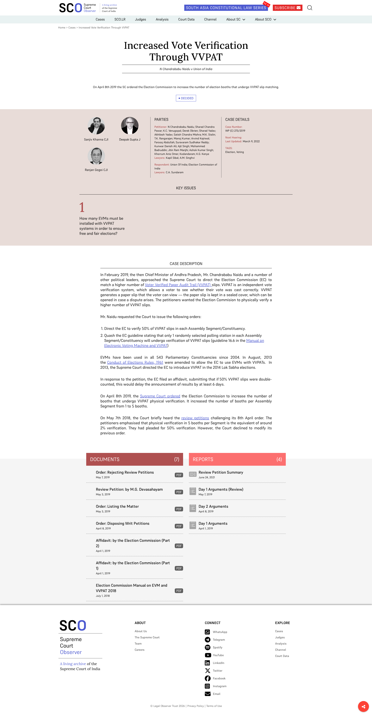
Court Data (186, 19)
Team (138, 643)
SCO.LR (120, 19)
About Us (141, 631)
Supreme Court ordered (160, 396)
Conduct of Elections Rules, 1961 (135, 362)
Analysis (162, 19)
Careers (140, 650)
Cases (100, 19)
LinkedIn (218, 663)
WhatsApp (220, 632)
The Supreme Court (147, 637)
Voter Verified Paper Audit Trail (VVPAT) (178, 284)
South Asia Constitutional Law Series (226, 7)
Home (61, 27)
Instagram (219, 686)
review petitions (195, 417)
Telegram (219, 639)
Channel (210, 19)
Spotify (217, 647)
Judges (140, 19)
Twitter (217, 670)
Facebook (219, 678)
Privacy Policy (195, 706)
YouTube (218, 655)
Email (216, 694)
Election (230, 152)
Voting (240, 152)
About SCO (263, 19)
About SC (233, 19)
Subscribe (286, 7)
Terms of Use (214, 706)
